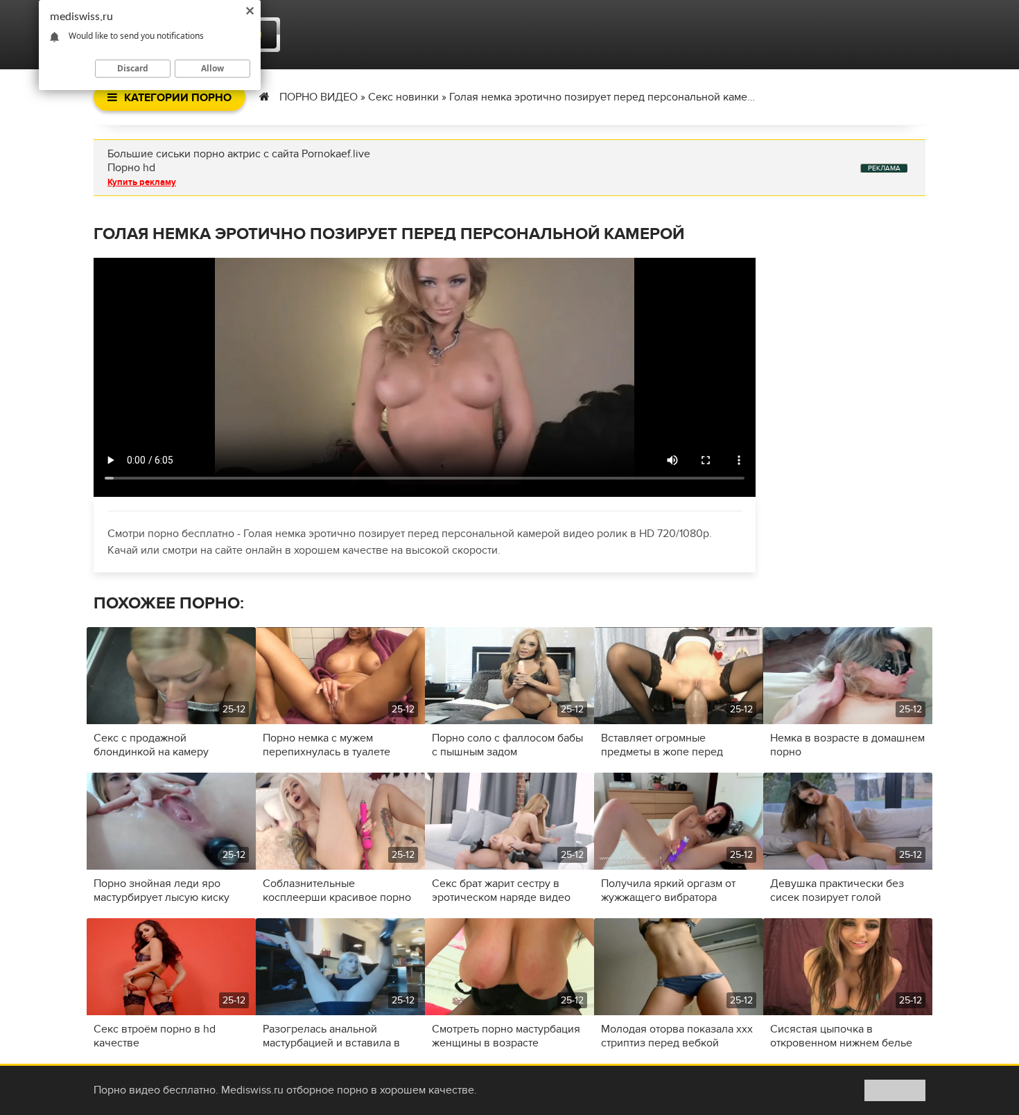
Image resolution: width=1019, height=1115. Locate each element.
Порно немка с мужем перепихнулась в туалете (326, 745)
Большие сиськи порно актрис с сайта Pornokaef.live (238, 154)
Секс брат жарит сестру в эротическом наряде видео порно (501, 890)
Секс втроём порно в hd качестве (155, 1036)
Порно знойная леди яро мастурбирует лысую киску (161, 890)
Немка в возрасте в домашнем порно (847, 745)
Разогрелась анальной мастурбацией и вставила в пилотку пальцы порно (331, 1036)
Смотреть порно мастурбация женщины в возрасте (506, 1036)
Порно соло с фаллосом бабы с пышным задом (507, 745)
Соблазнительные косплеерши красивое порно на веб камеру (337, 890)
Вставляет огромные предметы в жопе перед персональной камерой (662, 745)
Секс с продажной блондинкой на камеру (151, 745)
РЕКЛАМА (884, 168)
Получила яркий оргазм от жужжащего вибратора (668, 890)
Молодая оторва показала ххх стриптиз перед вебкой (677, 1036)
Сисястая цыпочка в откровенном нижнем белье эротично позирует (841, 1036)
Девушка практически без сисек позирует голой (837, 890)
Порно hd (131, 168)
